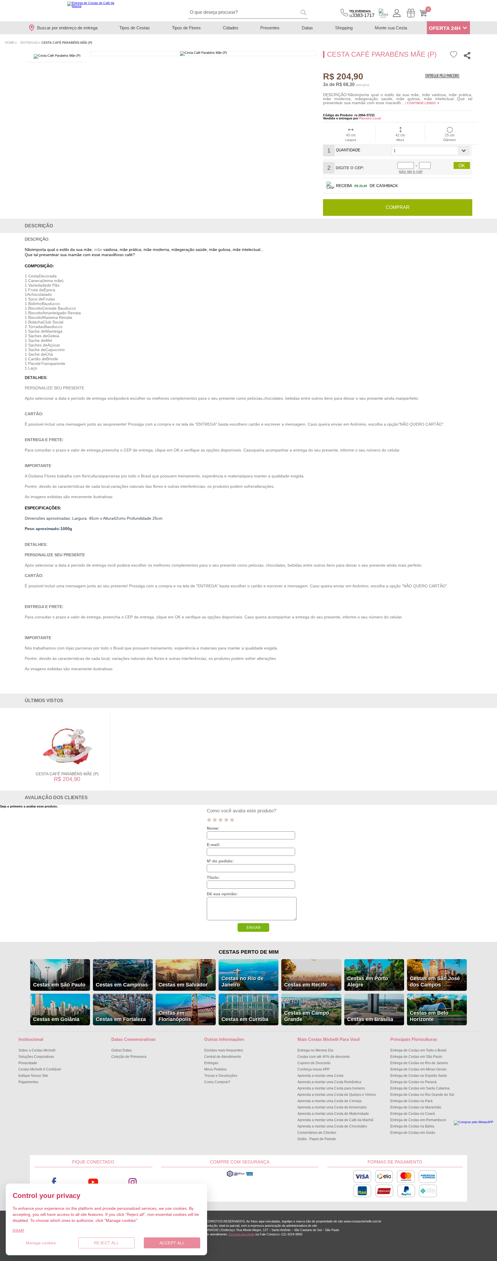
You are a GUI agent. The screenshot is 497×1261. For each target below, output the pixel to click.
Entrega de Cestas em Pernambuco (418, 1120)
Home (9, 42)
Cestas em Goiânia (56, 1019)
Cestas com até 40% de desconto (323, 1057)
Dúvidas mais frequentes (223, 1050)
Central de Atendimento (222, 1057)
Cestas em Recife (305, 985)
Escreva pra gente (242, 1234)
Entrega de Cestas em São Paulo (416, 1057)
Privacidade (27, 1063)
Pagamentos (28, 1082)
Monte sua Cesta (391, 27)
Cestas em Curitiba (244, 1019)
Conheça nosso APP (313, 1069)
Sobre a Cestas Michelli (37, 1050)
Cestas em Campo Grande (306, 1016)
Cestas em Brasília (370, 1019)
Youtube (93, 1182)
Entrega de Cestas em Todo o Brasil (418, 1050)
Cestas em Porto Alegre (367, 982)
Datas (307, 27)
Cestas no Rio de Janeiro (242, 982)
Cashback (383, 13)
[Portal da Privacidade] (239, 1176)
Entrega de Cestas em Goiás (412, 1133)
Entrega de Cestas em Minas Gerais (418, 1069)
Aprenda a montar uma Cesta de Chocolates (332, 1126)
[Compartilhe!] (467, 56)
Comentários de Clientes (316, 1133)
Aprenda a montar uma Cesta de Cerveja (329, 1101)
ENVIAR (253, 927)
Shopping (344, 27)
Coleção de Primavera (128, 1057)
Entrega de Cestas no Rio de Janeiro (419, 1063)
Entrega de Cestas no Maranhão (415, 1107)
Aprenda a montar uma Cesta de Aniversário (332, 1107)
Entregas (29, 42)
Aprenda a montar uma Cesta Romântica (329, 1082)
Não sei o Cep (411, 172)
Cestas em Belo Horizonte (429, 1016)
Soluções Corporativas (36, 1057)
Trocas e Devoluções (220, 1076)
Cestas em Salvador (183, 985)
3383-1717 (361, 13)
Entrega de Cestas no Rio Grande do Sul (422, 1095)
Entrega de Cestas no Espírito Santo (418, 1076)
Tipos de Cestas (134, 27)
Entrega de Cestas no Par (411, 1101)
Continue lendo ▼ (423, 103)
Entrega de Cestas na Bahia (412, 1126)
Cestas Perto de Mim (249, 952)
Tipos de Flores (186, 27)
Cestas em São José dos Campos (435, 982)
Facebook (54, 1182)
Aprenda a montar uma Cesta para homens (331, 1088)
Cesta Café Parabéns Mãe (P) (67, 774)
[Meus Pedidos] (411, 13)
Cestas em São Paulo (59, 985)
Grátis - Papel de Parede (316, 1139)
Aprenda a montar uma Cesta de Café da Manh (335, 1120)
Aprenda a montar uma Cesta (320, 1076)
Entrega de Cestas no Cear (412, 1114)
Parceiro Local (370, 118)
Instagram (133, 1182)
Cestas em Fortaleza (121, 1019)
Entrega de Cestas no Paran (413, 1082)
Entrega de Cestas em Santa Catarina (420, 1088)
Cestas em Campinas (122, 985)
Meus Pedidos (215, 1069)
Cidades (230, 27)
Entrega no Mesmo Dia (315, 1050)
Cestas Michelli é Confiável (39, 1069)
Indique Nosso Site (33, 1076)
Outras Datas (121, 1050)
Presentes (270, 27)
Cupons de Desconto (313, 1063)
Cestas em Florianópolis (174, 1016)
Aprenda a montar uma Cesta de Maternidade (333, 1114)
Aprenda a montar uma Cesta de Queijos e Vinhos (336, 1095)
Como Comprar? (217, 1082)
